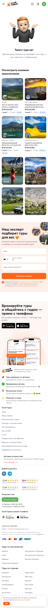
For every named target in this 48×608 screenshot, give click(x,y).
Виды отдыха (7, 415)
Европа (5, 551)
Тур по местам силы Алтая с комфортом (10, 106)
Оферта (4, 529)
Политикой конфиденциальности (25, 286)
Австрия (5, 580)
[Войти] (37, 4)
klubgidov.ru (40, 534)
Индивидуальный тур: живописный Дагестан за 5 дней (35, 106)
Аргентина (6, 592)
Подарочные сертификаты (13, 438)
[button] (5, 259)
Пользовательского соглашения (28, 282)
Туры (4, 412)
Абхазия (5, 572)
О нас (4, 435)
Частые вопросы (8, 427)
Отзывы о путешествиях (12, 423)
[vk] (4, 473)
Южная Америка (32, 559)
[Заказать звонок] (44, 4)
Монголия (29, 584)
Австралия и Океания (34, 551)
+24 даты (42, 112)
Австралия (6, 576)
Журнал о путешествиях (12, 442)
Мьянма (28, 588)
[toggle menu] (3, 4)
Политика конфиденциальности (18, 529)
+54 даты (42, 150)
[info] (39, 387)
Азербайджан (7, 584)
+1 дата (19, 112)
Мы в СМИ (6, 431)
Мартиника (29, 572)
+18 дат (4, 153)
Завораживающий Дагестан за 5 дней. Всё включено (12, 144)
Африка (5, 559)
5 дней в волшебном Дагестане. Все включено (33, 144)
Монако (28, 580)
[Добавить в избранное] (20, 80)
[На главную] (12, 4)
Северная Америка (10, 563)
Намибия (28, 592)
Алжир (4, 588)
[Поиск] (32, 4)
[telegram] (10, 473)
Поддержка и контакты (11, 450)
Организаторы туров (10, 419)
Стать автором (9, 462)
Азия (4, 555)
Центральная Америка (34, 555)
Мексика (28, 576)
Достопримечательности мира (14, 446)
